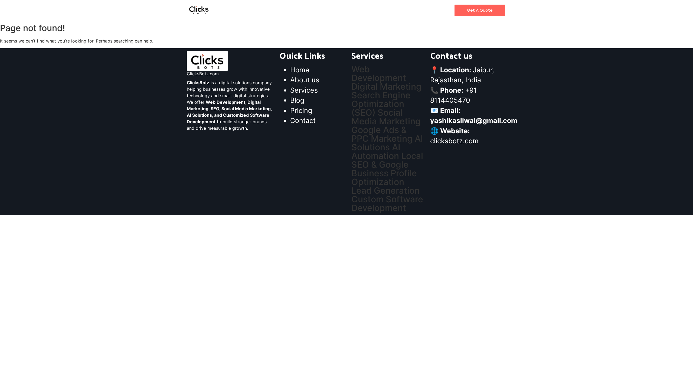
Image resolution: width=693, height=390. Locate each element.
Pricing (367, 10)
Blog (347, 10)
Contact (391, 10)
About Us (298, 10)
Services (325, 10)
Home (274, 10)
